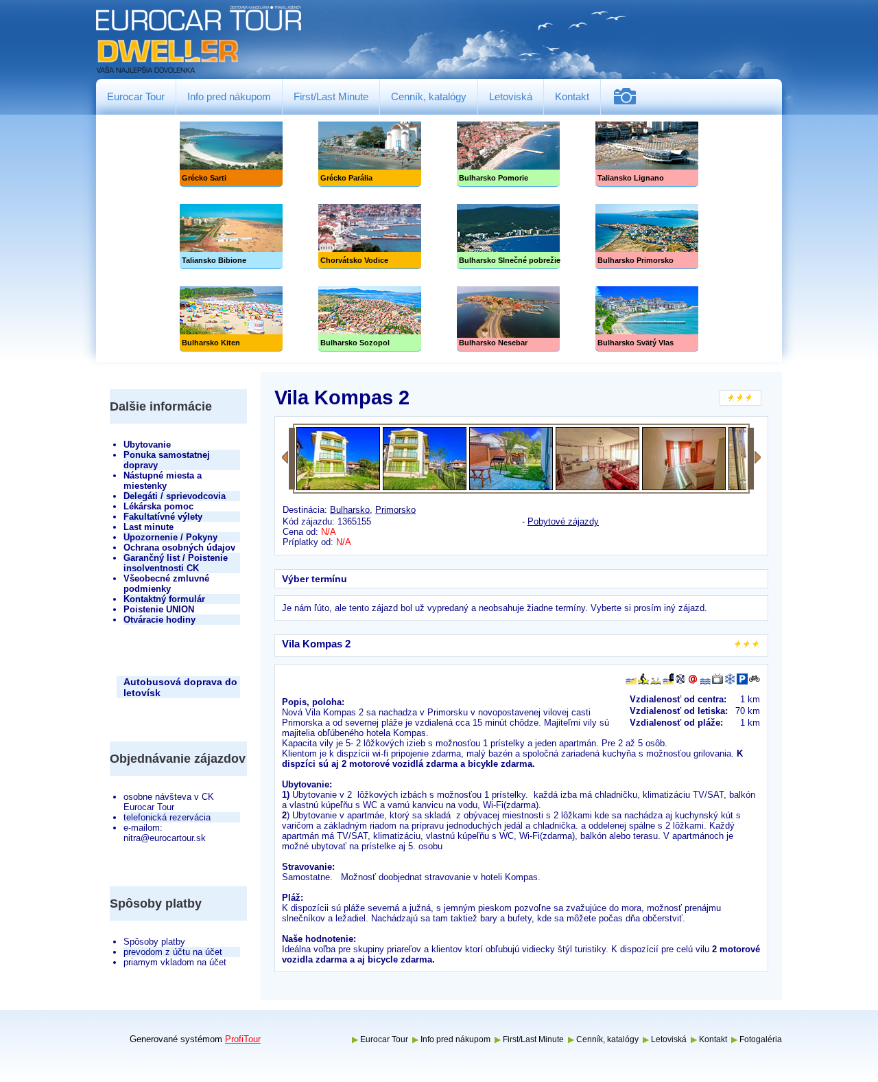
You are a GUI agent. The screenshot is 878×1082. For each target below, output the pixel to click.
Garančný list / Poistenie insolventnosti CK (175, 563)
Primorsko (395, 510)
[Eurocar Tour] (199, 40)
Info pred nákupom (229, 96)
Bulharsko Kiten (231, 319)
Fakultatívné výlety (162, 516)
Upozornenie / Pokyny (170, 537)
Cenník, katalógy (428, 96)
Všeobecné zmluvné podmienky (166, 583)
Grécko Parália (369, 154)
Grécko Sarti (231, 154)
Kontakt (572, 96)
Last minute (148, 527)
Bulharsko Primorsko (646, 236)
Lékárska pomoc (158, 506)
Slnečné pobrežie (508, 236)
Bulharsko (350, 510)
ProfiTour (243, 1039)
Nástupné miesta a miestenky (162, 480)
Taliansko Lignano (646, 154)
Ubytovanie (147, 444)
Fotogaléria (630, 96)
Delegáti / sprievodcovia (174, 496)
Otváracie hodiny (159, 619)
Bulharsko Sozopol (369, 319)
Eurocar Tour (136, 96)
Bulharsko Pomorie (508, 154)
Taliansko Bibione (231, 236)
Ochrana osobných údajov (179, 547)
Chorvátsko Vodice (369, 236)
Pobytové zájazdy (563, 521)
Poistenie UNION (158, 609)
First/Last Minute (331, 96)
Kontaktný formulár (164, 599)
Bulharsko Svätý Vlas (646, 319)
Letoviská (510, 96)
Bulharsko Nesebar (508, 319)
